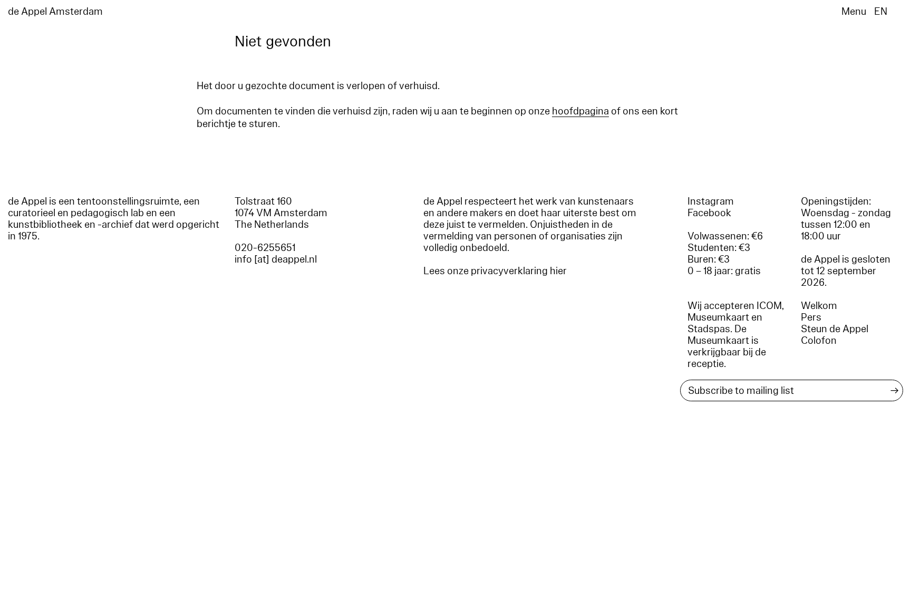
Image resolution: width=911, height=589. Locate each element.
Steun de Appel (834, 329)
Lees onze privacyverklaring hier (495, 271)
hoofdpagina (580, 111)
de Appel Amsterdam (55, 11)
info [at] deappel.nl (276, 259)
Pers (811, 317)
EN (880, 11)
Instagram (710, 201)
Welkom (819, 306)
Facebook (709, 213)
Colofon (819, 340)
